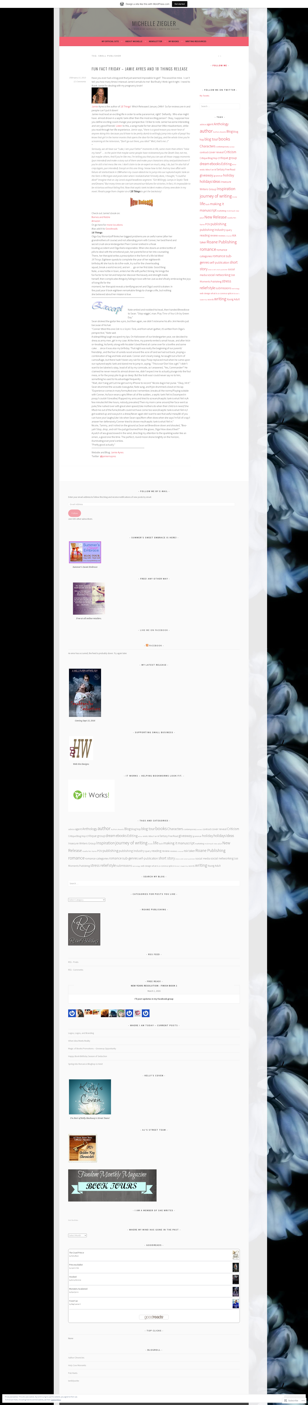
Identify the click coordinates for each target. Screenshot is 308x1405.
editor (234, 164)
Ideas (216, 181)
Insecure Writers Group (82, 843)
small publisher (221, 270)
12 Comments (80, 82)
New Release (215, 217)
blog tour (211, 139)
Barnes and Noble (101, 217)
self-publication (219, 262)
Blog (230, 131)
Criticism (230, 152)
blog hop (136, 829)
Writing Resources (195, 41)
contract (204, 152)
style (211, 287)
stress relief (99, 865)
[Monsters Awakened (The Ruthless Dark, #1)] (236, 1296)
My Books (174, 41)
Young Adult (233, 299)
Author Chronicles (76, 1357)
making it (217, 203)
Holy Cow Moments (77, 1365)
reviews (221, 235)
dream (204, 163)
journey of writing (216, 196)
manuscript (208, 210)
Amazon (96, 220)
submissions (223, 288)
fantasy (221, 169)
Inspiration (226, 188)
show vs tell (212, 270)
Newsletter (155, 41)
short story (166, 858)
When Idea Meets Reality (79, 1040)
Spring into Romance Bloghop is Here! (85, 1063)
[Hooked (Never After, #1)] (236, 1283)
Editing (226, 164)
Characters (207, 146)
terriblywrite (73, 1380)
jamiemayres (108, 456)
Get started (180, 4)
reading (205, 235)
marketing (221, 210)
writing (220, 298)
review (214, 235)
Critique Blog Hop (208, 158)
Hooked (73, 1276)
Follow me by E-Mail (154, 491)
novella (230, 218)
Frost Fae (73, 1300)
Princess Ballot (76, 1264)
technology (236, 289)
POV (207, 224)
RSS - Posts (73, 962)
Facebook (155, 645)
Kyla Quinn (75, 1292)
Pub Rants (72, 1373)
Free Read (230, 169)
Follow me (220, 65)
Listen (119, 125)
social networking (218, 275)
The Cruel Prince (76, 1252)
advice (203, 124)
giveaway (206, 175)
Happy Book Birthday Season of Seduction (87, 1056)
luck (207, 204)
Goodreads (111, 228)
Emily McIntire (76, 1280)
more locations (115, 224)
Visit (73, 1220)
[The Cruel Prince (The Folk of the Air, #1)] (236, 1259)
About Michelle (133, 41)
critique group (227, 158)
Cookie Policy (56, 1399)
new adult (218, 843)
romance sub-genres (123, 858)
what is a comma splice (222, 293)
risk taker (189, 851)
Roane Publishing (222, 241)
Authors (216, 132)
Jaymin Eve (75, 1268)
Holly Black (75, 1256)
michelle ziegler (154, 23)
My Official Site (110, 41)
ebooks (215, 163)
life (202, 203)
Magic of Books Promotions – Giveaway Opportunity (92, 1048)
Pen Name (92, 851)
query (229, 229)
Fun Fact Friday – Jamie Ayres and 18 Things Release (140, 69)
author (206, 131)
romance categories (97, 858)
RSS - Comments (75, 969)
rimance (228, 236)
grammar (218, 175)
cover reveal (216, 152)
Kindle (234, 197)
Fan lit (213, 169)
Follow (75, 513)
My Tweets (204, 95)
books (224, 139)
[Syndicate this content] (147, 645)
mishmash (231, 211)
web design (205, 293)
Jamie (95, 106)
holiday (228, 175)
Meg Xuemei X (76, 1304)
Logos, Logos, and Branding (81, 1033)
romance (208, 249)
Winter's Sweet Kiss (181, 866)
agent (209, 124)
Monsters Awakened (78, 1288)
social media (202, 858)
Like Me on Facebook (154, 630)
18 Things (125, 106)
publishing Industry (213, 230)
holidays (206, 181)
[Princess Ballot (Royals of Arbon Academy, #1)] (236, 1271)
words (211, 299)
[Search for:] (220, 106)
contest (232, 147)
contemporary (222, 146)
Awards (223, 132)
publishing (218, 223)
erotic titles (205, 169)
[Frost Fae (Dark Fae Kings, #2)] (236, 1307)
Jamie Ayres (117, 452)
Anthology (221, 124)
